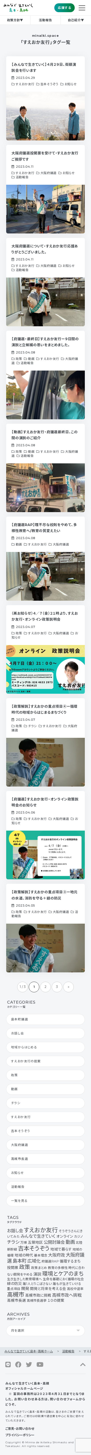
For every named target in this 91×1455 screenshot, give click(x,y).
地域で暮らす (61, 1249)
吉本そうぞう (20, 1131)
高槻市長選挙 (37, 1301)
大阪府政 (56, 1255)
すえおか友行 (21, 1117)
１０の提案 (55, 1300)
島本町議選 (19, 1019)
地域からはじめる (24, 1047)
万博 (23, 1243)
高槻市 (15, 1294)
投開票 (12, 1267)
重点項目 (13, 1289)
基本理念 (40, 1255)
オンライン (64, 1236)
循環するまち (70, 1261)
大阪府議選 (19, 1145)
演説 (37, 1274)
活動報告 (45, 20)
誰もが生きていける (67, 1284)
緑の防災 (14, 1283)
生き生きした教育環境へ (24, 1279)
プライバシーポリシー (19, 1435)
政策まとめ (39, 1268)
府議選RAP (50, 1261)
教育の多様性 (58, 1268)
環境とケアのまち (62, 1273)
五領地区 (35, 1242)
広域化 (34, 1261)
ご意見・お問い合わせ (19, 1429)
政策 (14, 1075)
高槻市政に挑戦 (38, 1295)
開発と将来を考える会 (48, 1288)
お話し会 (17, 1033)
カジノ (78, 1237)
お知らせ (17, 1173)
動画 (14, 1089)
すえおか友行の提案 (26, 1061)
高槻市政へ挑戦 (67, 1295)
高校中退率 (75, 1289)
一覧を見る (19, 1201)
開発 (25, 1288)
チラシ (15, 1103)
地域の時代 (24, 1255)
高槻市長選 (19, 1159)
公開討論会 (54, 1242)
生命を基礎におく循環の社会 (63, 1279)
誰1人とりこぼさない (37, 1284)
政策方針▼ (15, 20)
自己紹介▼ (76, 20)
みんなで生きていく (38, 1236)
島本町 (20, 1261)
